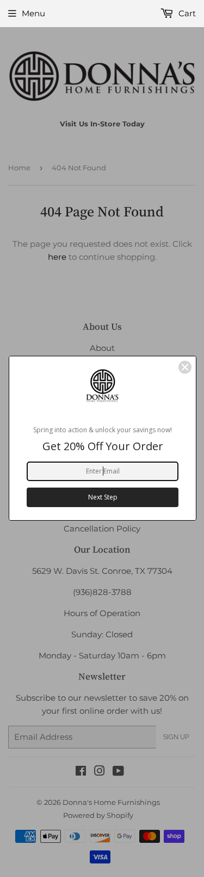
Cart (186, 13)
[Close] (184, 367)
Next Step (103, 497)
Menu (33, 13)
